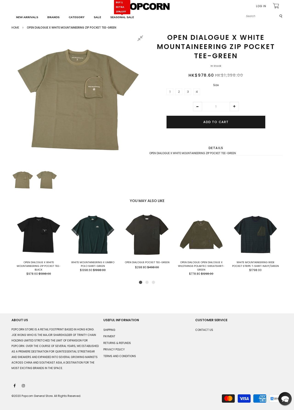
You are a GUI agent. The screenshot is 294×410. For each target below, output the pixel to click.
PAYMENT (109, 336)
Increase (234, 106)
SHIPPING (109, 330)
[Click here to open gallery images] (141, 39)
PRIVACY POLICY (114, 349)
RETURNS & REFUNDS (117, 343)
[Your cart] (276, 6)
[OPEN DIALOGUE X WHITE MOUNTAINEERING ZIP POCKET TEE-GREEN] (22, 180)
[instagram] (23, 385)
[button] (197, 106)
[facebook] (14, 385)
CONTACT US (204, 330)
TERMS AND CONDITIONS (119, 356)
